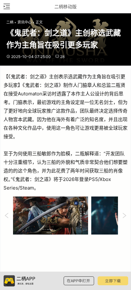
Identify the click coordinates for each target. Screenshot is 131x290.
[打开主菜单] (6, 6)
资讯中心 (24, 22)
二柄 (9, 22)
